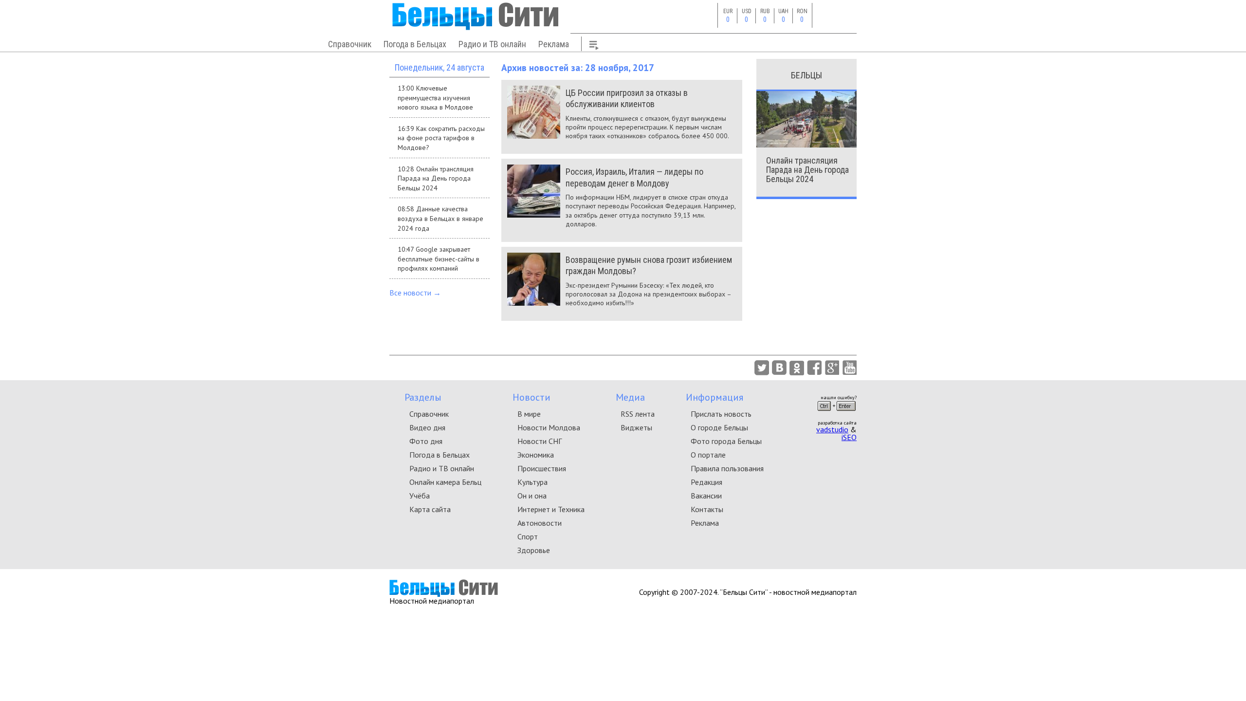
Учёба (419, 495)
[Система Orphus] (837, 414)
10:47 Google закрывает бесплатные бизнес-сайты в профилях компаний (438, 259)
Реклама (553, 44)
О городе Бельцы (719, 427)
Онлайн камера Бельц (445, 482)
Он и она (532, 495)
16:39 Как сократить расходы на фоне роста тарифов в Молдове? (441, 138)
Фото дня (425, 441)
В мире (529, 414)
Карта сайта (430, 509)
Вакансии (706, 495)
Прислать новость (721, 414)
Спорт (527, 536)
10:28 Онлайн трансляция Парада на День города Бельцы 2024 (436, 178)
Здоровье (533, 550)
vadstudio (832, 429)
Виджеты (636, 427)
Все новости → (415, 292)
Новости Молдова (548, 427)
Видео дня (427, 427)
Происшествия (541, 468)
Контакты (707, 509)
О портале (708, 455)
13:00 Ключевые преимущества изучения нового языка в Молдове (435, 97)
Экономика (535, 455)
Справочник (349, 44)
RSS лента (638, 414)
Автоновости (539, 523)
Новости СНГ (539, 441)
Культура (532, 482)
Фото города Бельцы (726, 441)
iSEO (849, 437)
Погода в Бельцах (415, 44)
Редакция (706, 482)
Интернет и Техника (551, 509)
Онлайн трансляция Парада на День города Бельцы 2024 (807, 169)
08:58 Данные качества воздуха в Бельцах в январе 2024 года (440, 218)
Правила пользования (727, 468)
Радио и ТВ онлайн (492, 44)
